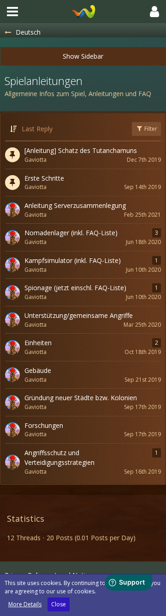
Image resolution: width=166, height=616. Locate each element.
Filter (150, 129)
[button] (12, 11)
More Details (25, 604)
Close (58, 604)
